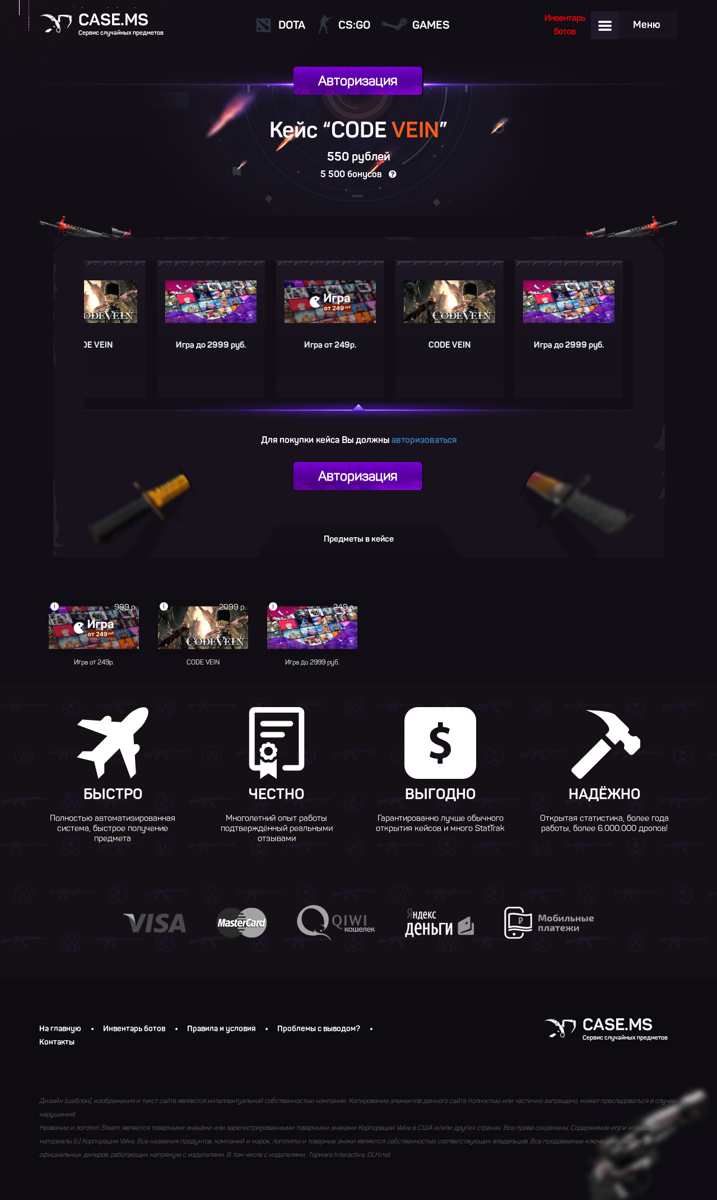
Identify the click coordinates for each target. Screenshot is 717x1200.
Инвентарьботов (564, 24)
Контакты (57, 1042)
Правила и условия (221, 1029)
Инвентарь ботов (134, 1029)
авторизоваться (424, 440)
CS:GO (354, 24)
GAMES (431, 24)
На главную (60, 1029)
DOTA (291, 24)
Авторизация (358, 80)
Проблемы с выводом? (318, 1029)
